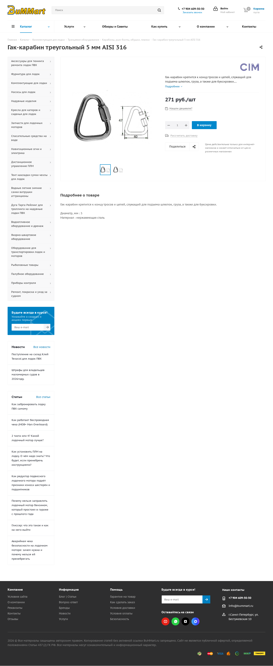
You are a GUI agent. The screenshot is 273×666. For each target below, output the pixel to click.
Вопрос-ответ (68, 602)
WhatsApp (175, 621)
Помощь (116, 589)
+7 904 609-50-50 (193, 9)
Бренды (64, 608)
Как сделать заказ (122, 602)
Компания (15, 589)
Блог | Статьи (67, 596)
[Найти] (159, 10)
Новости (65, 613)
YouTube (165, 621)
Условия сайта (17, 596)
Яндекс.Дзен (185, 621)
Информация (69, 589)
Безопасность (119, 619)
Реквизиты (15, 608)
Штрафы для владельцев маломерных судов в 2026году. (28, 374)
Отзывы (13, 619)
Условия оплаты (121, 613)
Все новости (41, 347)
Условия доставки (122, 608)
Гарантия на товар (123, 596)
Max (195, 621)
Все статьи (43, 397)
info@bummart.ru (241, 606)
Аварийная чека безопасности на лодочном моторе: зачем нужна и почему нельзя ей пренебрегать (30, 549)
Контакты (14, 613)
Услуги (63, 619)
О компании (16, 602)
